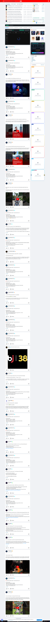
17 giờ (8, 483)
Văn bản (12, 27)
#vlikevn (32, 58)
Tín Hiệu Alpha (10, 400)
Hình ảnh (16, 27)
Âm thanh (26, 27)
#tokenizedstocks (16, 517)
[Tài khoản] (48, 1)
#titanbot (32, 57)
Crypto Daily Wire (10, 292)
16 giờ (8, 442)
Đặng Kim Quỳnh (37, 11)
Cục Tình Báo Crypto (11, 251)
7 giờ (8, 279)
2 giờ (8, 75)
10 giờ (8, 334)
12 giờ (8, 415)
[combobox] (12, 1)
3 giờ (8, 143)
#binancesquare (8, 448)
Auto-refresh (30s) (39, 22)
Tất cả (7, 27)
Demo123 (36, 21)
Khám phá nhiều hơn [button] (10, 620)
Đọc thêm (7, 55)
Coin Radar (9, 373)
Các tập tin (31, 27)
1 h (8, 61)
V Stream (9, 74)
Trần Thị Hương (37, 5)
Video (21, 27)
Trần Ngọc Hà (37, 8)
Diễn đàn (11, 22)
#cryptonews (11, 448)
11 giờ (8, 374)
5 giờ (8, 238)
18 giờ (8, 524)
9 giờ (8, 320)
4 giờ (8, 211)
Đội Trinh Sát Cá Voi (11, 46)
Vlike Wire (9, 441)
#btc (32, 61)
